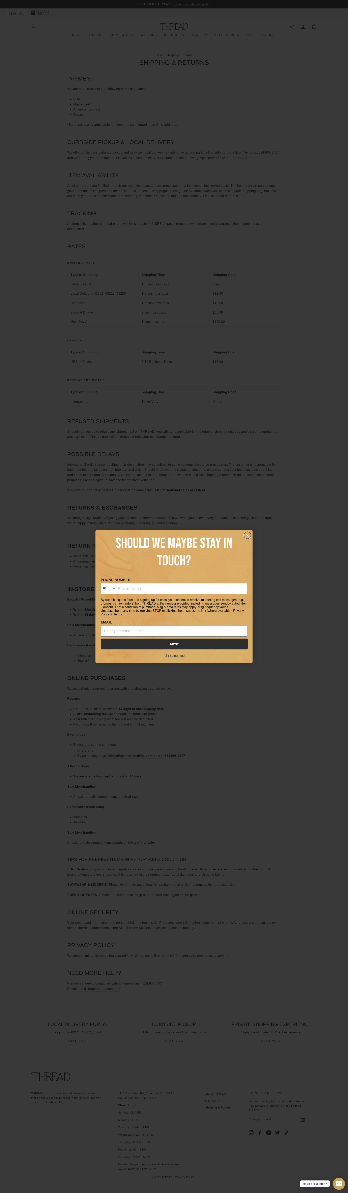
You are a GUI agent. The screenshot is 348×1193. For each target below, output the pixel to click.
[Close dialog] (247, 535)
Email (106, 622)
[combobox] (108, 588)
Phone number (115, 580)
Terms (117, 614)
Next (174, 644)
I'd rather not (174, 655)
